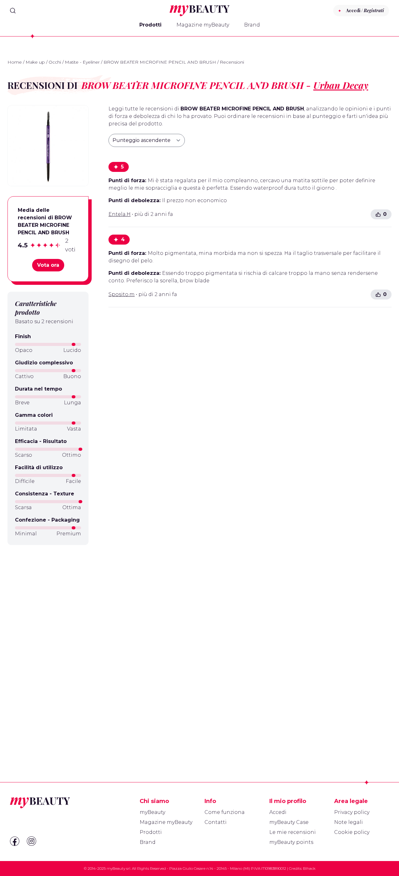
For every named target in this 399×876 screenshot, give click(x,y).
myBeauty (152, 812)
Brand (252, 25)
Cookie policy (351, 832)
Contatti (215, 822)
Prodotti (150, 25)
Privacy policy (351, 812)
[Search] (13, 10)
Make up (35, 62)
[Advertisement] (48, 648)
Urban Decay (340, 85)
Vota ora (48, 265)
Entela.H (119, 214)
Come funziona (224, 812)
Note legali (348, 822)
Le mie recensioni (292, 832)
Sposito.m (121, 294)
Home (14, 62)
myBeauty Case (289, 822)
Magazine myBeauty (202, 25)
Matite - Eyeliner (82, 62)
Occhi (55, 62)
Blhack (309, 868)
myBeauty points (291, 842)
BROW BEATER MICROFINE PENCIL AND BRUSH (159, 62)
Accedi (277, 812)
